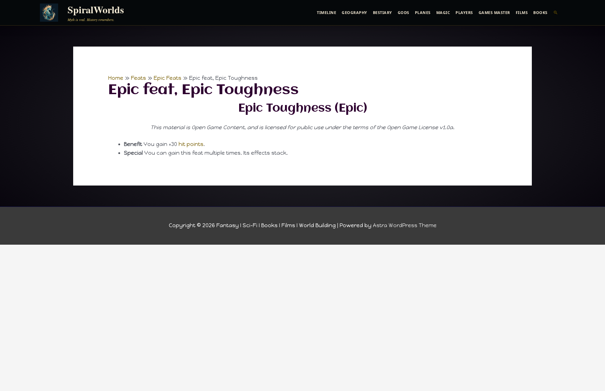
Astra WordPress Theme (405, 225)
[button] (555, 12)
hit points (191, 144)
